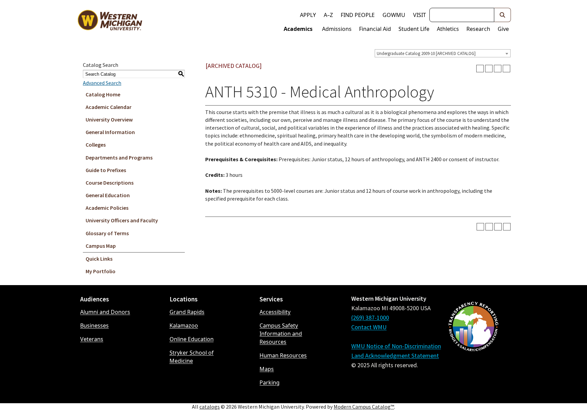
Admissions (337, 29)
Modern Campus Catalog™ (364, 406)
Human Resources (283, 355)
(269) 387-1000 (370, 317)
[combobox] (443, 53)
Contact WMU (369, 327)
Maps (267, 369)
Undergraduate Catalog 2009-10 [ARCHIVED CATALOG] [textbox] (426, 53)
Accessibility (275, 312)
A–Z (328, 15)
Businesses (94, 325)
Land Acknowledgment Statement (395, 355)
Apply (308, 15)
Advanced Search (102, 82)
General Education (108, 195)
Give (503, 29)
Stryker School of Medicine (192, 357)
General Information (110, 132)
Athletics (448, 29)
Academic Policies (107, 207)
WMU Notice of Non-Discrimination (396, 346)
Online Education (192, 339)
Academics (298, 29)
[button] (502, 15)
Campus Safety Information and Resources (281, 334)
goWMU (394, 15)
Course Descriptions (110, 182)
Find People (358, 15)
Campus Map (101, 245)
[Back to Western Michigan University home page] (109, 21)
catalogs (209, 406)
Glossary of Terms (107, 233)
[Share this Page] (489, 68)
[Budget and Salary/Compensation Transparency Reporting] (473, 344)
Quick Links (99, 258)
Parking (270, 382)
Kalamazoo (184, 325)
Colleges (96, 144)
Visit (419, 15)
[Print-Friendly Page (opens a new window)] (497, 68)
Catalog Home (103, 94)
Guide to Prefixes (106, 170)
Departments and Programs (119, 157)
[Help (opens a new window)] (506, 68)
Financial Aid (375, 29)
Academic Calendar (108, 107)
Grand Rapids (187, 312)
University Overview (109, 119)
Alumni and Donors (105, 312)
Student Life (413, 29)
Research (478, 29)
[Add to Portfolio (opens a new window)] (480, 68)
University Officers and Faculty (122, 220)
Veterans (91, 339)
